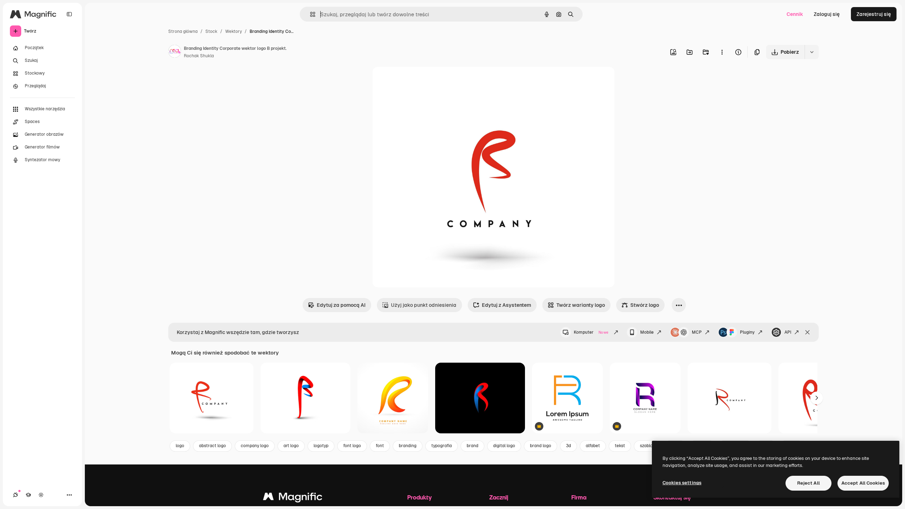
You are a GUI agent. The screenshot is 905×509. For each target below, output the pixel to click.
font (380, 446)
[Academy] (28, 495)
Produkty (419, 497)
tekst (620, 446)
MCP (697, 332)
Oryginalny (421, 80)
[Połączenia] (15, 495)
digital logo (504, 446)
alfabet (593, 446)
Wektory (233, 31)
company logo (255, 446)
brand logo (540, 446)
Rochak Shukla (199, 56)
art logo (291, 446)
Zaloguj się (827, 14)
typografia (441, 446)
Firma (578, 497)
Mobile (647, 332)
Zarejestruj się (874, 14)
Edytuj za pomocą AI (341, 305)
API (787, 332)
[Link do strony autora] (174, 52)
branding (407, 446)
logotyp (321, 446)
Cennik (795, 14)
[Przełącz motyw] (41, 495)
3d (568, 446)
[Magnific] (292, 498)
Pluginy (747, 332)
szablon (647, 446)
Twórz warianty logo (580, 305)
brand (472, 446)
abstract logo (212, 446)
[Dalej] (816, 398)
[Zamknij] (807, 332)
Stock (211, 31)
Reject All (808, 483)
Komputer (591, 332)
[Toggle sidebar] (69, 14)
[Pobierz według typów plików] (812, 52)
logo (180, 446)
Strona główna (183, 31)
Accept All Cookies (863, 483)
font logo (352, 446)
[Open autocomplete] (310, 14)
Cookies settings (681, 483)
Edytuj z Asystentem (506, 305)
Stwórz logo (644, 305)
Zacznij (498, 497)
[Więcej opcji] (722, 52)
